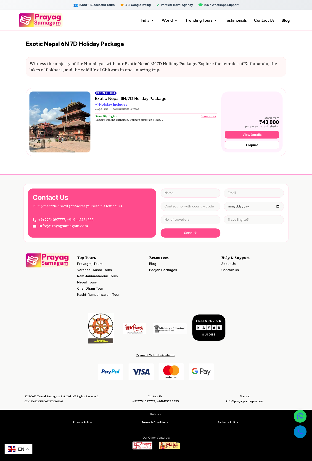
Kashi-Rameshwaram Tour (98, 294)
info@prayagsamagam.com (245, 401)
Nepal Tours (87, 282)
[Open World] (176, 20)
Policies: (156, 414)
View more (208, 116)
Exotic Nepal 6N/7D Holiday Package (131, 98)
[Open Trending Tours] (215, 20)
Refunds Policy (228, 422)
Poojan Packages (163, 270)
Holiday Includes (113, 104)
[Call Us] (300, 431)
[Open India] (152, 20)
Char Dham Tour (90, 288)
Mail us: (245, 396)
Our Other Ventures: (156, 437)
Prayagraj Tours (90, 264)
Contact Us (230, 270)
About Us (228, 264)
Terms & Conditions (154, 422)
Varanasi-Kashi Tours (94, 270)
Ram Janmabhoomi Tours (97, 276)
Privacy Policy (82, 422)
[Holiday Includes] (96, 104)
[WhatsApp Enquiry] (300, 416)
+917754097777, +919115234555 (155, 401)
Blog (152, 264)
